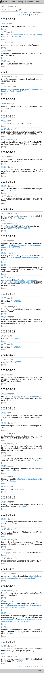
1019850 (20, 489)
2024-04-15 (8, 497)
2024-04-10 (8, 586)
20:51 (3, 591)
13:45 (3, 253)
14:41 (3, 444)
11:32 (3, 466)
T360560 (10, 228)
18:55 (3, 213)
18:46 (3, 529)
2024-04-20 (8, 370)
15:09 (3, 298)
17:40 (3, 558)
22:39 (3, 574)
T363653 (12, 191)
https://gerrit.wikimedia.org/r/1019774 (21, 480)
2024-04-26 (8, 209)
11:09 (3, 87)
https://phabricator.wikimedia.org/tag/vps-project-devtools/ (21, 577)
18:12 (3, 24)
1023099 (17, 339)
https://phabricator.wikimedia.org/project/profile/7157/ (22, 90)
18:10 (3, 550)
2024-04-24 (8, 236)
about (38, 671)
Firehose (29, 2)
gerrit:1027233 (29, 26)
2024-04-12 (8, 515)
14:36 (3, 32)
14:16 (3, 656)
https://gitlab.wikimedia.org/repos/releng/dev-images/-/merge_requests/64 (21, 606)
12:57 (3, 51)
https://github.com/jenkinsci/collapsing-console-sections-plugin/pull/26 (21, 620)
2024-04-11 (8, 569)
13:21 (3, 456)
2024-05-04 (8, 19)
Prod (13, 2)
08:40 (3, 129)
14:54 (3, 241)
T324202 (18, 228)
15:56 (3, 104)
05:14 (3, 613)
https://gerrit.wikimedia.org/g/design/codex (21, 397)
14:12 (3, 76)
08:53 (3, 121)
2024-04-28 (8, 182)
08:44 (3, 265)
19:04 (3, 186)
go (20, 10)
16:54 (3, 336)
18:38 (3, 196)
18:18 (3, 224)
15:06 (3, 394)
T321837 (21, 323)
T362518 (8, 245)
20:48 (3, 413)
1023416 (17, 301)
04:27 (3, 627)
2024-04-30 (8, 116)
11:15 (3, 476)
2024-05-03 (8, 72)
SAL (5, 1)
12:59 (3, 42)
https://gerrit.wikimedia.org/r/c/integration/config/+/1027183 (21, 36)
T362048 (15, 471)
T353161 (26, 228)
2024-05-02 (8, 99)
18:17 (3, 540)
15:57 (3, 423)
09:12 (3, 487)
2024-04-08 (8, 642)
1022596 (17, 362)
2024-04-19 (8, 389)
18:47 (3, 519)
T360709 (20, 218)
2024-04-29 (8, 152)
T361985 (22, 661)
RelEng (20, 2)
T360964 (38, 438)
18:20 (3, 601)
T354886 (22, 506)
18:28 (3, 157)
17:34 (3, 360)
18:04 (3, 375)
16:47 (3, 646)
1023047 (17, 347)
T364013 (7, 108)
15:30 (3, 433)
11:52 (3, 61)
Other (37, 2)
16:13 (3, 167)
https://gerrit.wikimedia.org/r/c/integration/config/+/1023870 (21, 246)
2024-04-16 (8, 408)
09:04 (3, 317)
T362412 (37, 460)
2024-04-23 (8, 294)
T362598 (12, 481)
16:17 (3, 502)
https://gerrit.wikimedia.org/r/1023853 (22, 258)
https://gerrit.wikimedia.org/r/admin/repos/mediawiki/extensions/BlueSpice (22, 281)
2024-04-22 (8, 331)
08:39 (3, 277)
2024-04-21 (8, 355)
